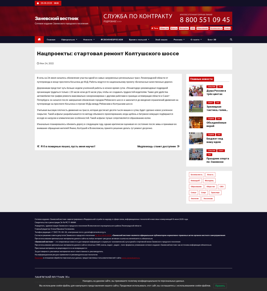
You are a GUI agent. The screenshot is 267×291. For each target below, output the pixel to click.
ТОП (220, 87)
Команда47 (195, 180)
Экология (195, 198)
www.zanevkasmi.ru (131, 258)
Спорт (203, 192)
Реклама (178, 39)
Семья (227, 28)
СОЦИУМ (211, 119)
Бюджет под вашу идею (215, 140)
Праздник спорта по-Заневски (218, 160)
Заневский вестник (56, 18)
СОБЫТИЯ (211, 87)
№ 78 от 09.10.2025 (103, 235)
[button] (231, 39)
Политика (39, 258)
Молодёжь (184, 28)
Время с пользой (138, 39)
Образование (202, 28)
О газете (195, 39)
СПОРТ (210, 103)
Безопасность (216, 28)
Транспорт (215, 192)
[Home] (39, 39)
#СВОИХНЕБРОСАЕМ (112, 39)
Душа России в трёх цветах (216, 92)
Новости (88, 39)
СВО (193, 28)
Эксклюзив (208, 198)
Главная (51, 39)
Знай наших (161, 39)
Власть (174, 28)
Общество (164, 28)
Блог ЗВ (212, 39)
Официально (68, 39)
